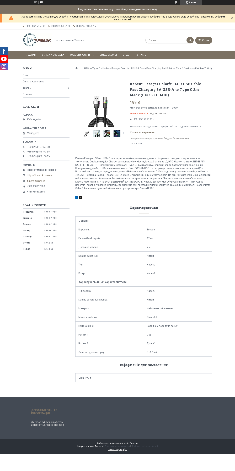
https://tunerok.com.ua (39, 175)
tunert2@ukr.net (36, 181)
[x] (80, 197)
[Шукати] (190, 40)
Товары (27, 88)
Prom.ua (134, 443)
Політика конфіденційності (144, 446)
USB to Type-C (92, 68)
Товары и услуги (80, 55)
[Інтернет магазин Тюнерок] (37, 46)
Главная (31, 55)
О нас (126, 55)
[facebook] (76, 197)
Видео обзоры (108, 55)
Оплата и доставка (52, 55)
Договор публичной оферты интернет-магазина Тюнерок (47, 423)
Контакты (141, 55)
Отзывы (27, 94)
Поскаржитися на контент (117, 446)
